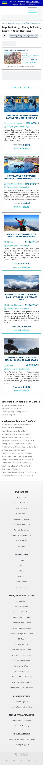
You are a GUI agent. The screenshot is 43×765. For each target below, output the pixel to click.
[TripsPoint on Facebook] (21, 760)
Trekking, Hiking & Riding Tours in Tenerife (19, 447)
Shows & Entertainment (21, 661)
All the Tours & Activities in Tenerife (17, 424)
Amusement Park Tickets (21, 655)
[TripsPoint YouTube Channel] (14, 760)
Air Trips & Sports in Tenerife (14, 450)
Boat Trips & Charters (21, 617)
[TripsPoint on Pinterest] (6, 760)
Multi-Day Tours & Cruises (21, 682)
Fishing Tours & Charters (21, 628)
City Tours (21, 639)
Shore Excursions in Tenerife (13, 431)
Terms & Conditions (21, 530)
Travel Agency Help (21, 745)
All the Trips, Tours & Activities (21, 688)
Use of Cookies (21, 514)
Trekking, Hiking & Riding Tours (14, 411)
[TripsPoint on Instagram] (28, 760)
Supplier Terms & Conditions (21, 707)
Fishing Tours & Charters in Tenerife (17, 444)
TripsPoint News (21, 541)
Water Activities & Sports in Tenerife (17, 440)
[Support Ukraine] (5, 2)
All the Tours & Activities (12, 405)
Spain (24, 23)
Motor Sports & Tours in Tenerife (15, 463)
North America (21, 587)
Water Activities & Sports (12, 408)
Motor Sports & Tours (21, 666)
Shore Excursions (21, 606)
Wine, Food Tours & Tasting (21, 677)
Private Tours (21, 601)
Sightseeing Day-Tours (21, 612)
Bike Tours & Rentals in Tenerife (15, 466)
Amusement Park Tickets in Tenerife (17, 456)
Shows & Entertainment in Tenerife (16, 459)
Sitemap (21, 546)
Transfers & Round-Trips (21, 650)
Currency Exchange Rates (22, 535)
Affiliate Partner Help (21, 726)
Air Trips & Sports (9, 415)
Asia (21, 565)
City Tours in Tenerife (11, 469)
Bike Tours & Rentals (21, 671)
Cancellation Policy (21, 519)
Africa (21, 571)
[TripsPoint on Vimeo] (36, 760)
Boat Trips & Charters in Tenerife (15, 437)
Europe (18, 23)
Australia (21, 576)
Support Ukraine (33, 2)
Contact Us (21, 497)
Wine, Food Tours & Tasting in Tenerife (18, 472)
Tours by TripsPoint (8, 23)
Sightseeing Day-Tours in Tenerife (16, 434)
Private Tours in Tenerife (12, 428)
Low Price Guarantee (21, 524)
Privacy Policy (21, 508)
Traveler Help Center (21, 503)
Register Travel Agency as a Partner (21, 739)
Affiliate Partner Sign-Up (21, 720)
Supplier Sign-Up (21, 702)
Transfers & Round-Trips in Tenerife (17, 453)
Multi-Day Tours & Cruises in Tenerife (17, 475)
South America (21, 582)
